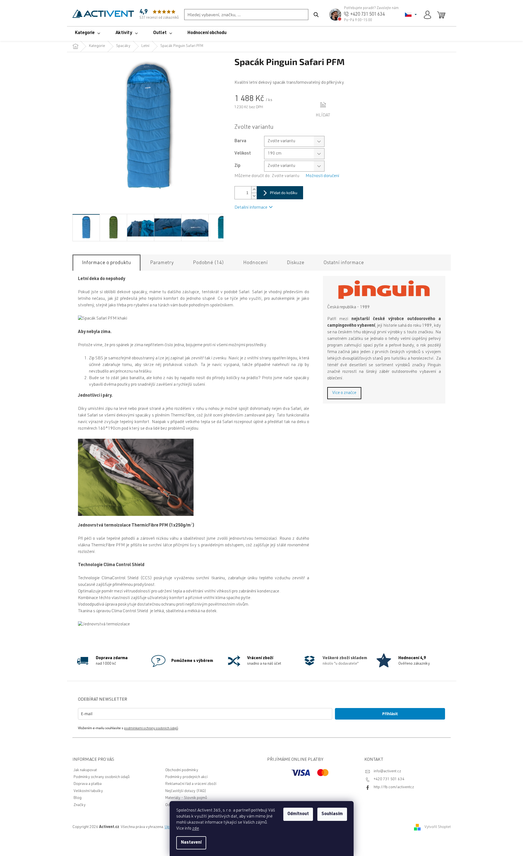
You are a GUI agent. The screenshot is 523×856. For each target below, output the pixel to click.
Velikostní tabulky (88, 791)
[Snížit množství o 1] (254, 196)
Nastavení (191, 843)
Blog (78, 798)
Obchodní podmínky (181, 770)
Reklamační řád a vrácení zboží (190, 784)
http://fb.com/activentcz (394, 787)
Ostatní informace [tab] (343, 263)
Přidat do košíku (283, 192)
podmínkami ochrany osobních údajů (151, 728)
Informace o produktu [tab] (106, 263)
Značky (80, 805)
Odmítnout (298, 814)
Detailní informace (250, 208)
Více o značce (344, 393)
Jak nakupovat (85, 770)
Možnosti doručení (322, 176)
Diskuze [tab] (295, 263)
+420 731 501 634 (389, 779)
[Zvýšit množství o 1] (254, 189)
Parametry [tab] (162, 263)
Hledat (316, 14)
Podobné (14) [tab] (208, 263)
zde (195, 829)
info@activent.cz (387, 771)
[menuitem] (87, 33)
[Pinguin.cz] (384, 289)
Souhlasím (332, 814)
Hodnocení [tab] (255, 263)
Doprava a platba (88, 784)
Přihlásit (390, 713)
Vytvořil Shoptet (437, 827)
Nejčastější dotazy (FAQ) (185, 791)
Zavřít (341, 105)
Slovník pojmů (195, 798)
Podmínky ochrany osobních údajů (102, 777)
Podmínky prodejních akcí (186, 777)
